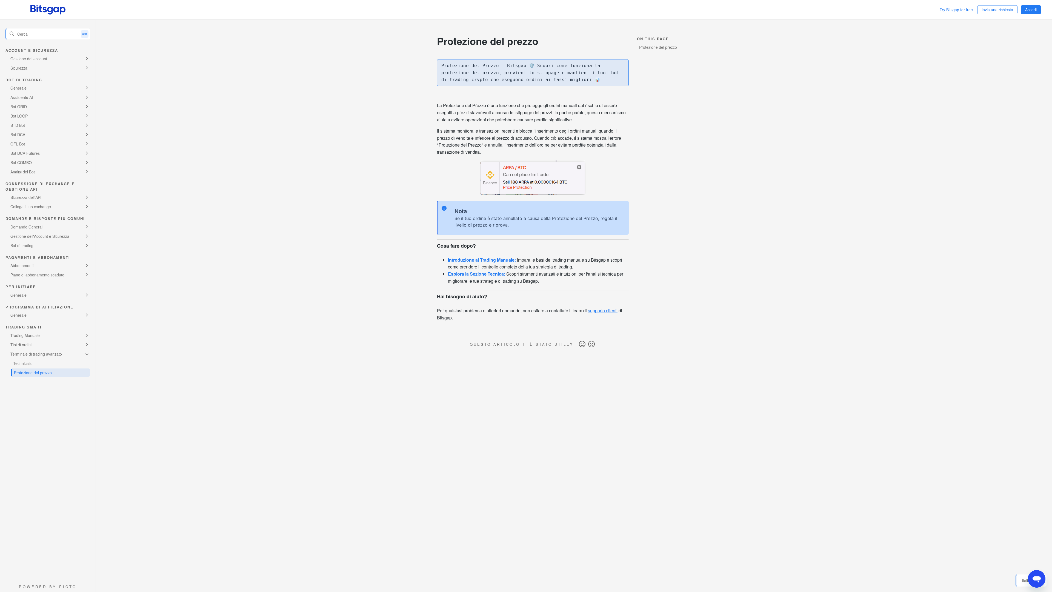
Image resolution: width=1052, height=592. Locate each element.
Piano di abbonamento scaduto (37, 275)
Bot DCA (17, 134)
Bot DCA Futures (25, 153)
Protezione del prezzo (33, 372)
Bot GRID (18, 106)
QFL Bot (17, 144)
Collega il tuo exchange (30, 206)
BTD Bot (17, 125)
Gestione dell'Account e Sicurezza (39, 236)
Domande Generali (26, 227)
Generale (18, 88)
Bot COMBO (21, 162)
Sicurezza (18, 68)
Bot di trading (21, 245)
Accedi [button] (1031, 9)
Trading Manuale (25, 335)
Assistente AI (21, 97)
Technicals (22, 363)
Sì (582, 344)
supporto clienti (603, 310)
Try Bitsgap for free (956, 9)
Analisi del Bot (22, 172)
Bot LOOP (19, 116)
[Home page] (47, 10)
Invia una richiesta (997, 9)
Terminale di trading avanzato (36, 354)
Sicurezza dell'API (25, 197)
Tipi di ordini (21, 344)
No (591, 344)
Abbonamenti (21, 265)
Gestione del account (28, 58)
